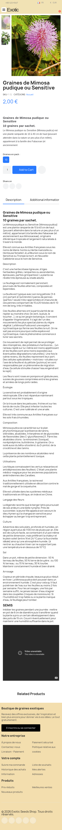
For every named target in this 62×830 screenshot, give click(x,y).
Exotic (12, 9)
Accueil (29, 94)
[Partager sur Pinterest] (19, 186)
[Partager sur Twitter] (12, 186)
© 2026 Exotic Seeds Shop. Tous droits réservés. (26, 813)
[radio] (6, 160)
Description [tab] (13, 200)
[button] (3, 9)
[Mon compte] (49, 10)
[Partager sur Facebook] (6, 186)
